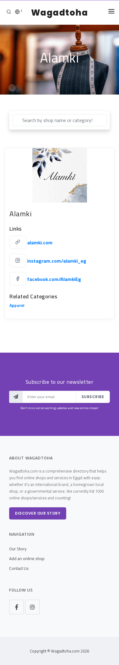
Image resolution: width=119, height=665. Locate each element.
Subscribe (92, 396)
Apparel (16, 306)
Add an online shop (27, 559)
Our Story (18, 549)
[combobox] (59, 120)
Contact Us (19, 568)
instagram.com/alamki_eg (56, 260)
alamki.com (39, 242)
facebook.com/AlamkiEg (54, 279)
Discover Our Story (37, 513)
